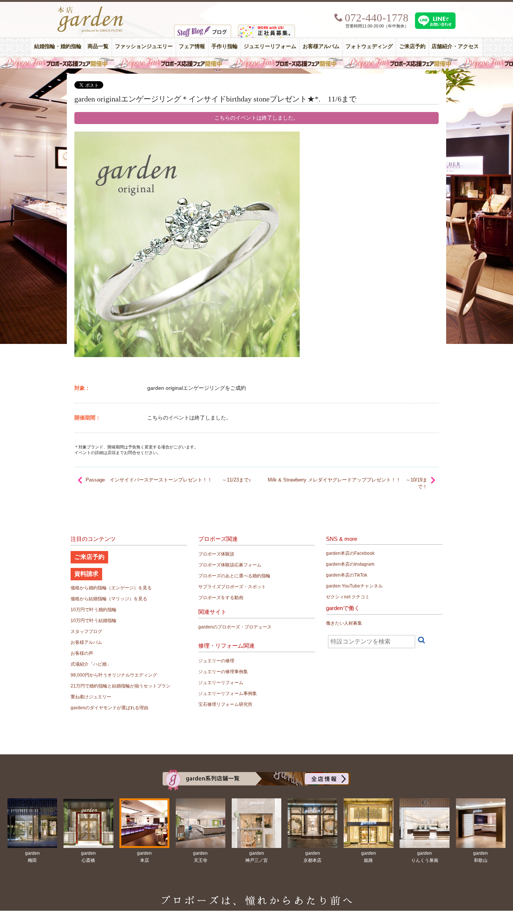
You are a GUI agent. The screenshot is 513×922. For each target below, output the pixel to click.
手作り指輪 (224, 46)
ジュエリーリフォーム (270, 46)
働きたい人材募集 (344, 623)
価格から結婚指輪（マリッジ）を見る (109, 598)
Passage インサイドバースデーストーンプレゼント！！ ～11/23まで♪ (168, 480)
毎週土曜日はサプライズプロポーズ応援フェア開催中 (256, 62)
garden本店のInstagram (350, 564)
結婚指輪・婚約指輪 (57, 46)
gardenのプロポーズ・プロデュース (235, 627)
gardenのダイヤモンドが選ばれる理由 (109, 707)
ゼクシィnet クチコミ (348, 597)
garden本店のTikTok (346, 575)
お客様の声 (82, 653)
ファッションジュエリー (144, 46)
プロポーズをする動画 (220, 597)
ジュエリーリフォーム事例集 (227, 693)
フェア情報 (192, 46)
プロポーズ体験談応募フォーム (229, 565)
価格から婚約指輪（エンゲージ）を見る (111, 587)
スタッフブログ (86, 631)
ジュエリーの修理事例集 (223, 671)
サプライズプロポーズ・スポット (232, 586)
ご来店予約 (412, 46)
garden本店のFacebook (350, 553)
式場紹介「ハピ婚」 (91, 664)
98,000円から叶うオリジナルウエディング (114, 675)
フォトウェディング (369, 46)
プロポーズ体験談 (216, 554)
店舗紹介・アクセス (455, 46)
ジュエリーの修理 (216, 660)
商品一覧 (98, 46)
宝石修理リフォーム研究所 (225, 704)
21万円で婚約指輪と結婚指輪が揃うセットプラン (120, 686)
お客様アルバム (321, 46)
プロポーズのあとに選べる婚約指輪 (234, 575)
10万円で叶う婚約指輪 (93, 609)
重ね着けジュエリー (91, 696)
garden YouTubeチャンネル (354, 586)
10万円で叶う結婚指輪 (93, 620)
